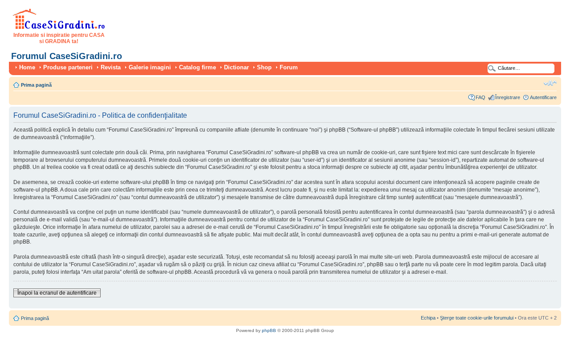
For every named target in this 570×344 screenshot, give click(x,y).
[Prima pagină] (59, 27)
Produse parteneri (68, 67)
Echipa (428, 317)
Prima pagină (36, 85)
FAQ (480, 97)
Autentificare (543, 97)
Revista (111, 67)
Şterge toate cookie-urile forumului (476, 317)
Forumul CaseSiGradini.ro (66, 56)
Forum (289, 67)
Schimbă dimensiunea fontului (550, 83)
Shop (264, 67)
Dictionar (236, 67)
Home (27, 67)
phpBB (269, 330)
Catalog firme (197, 67)
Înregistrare (507, 97)
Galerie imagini (150, 67)
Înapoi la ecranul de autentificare (57, 293)
